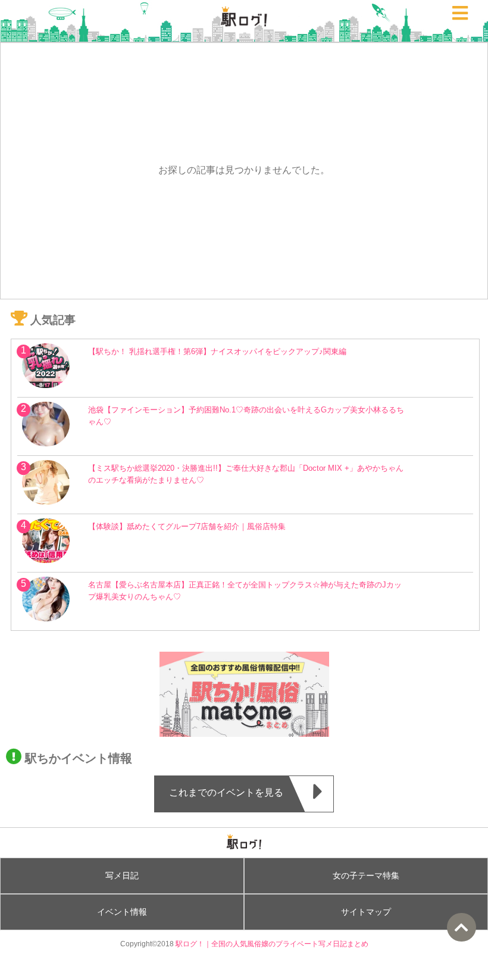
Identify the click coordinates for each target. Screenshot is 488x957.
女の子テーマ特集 (366, 875)
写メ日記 (122, 875)
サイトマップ (366, 912)
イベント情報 (122, 912)
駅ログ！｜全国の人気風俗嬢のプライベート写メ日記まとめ (272, 943)
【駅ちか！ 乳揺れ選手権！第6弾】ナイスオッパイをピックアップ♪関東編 (217, 351)
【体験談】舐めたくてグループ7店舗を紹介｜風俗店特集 (187, 526)
